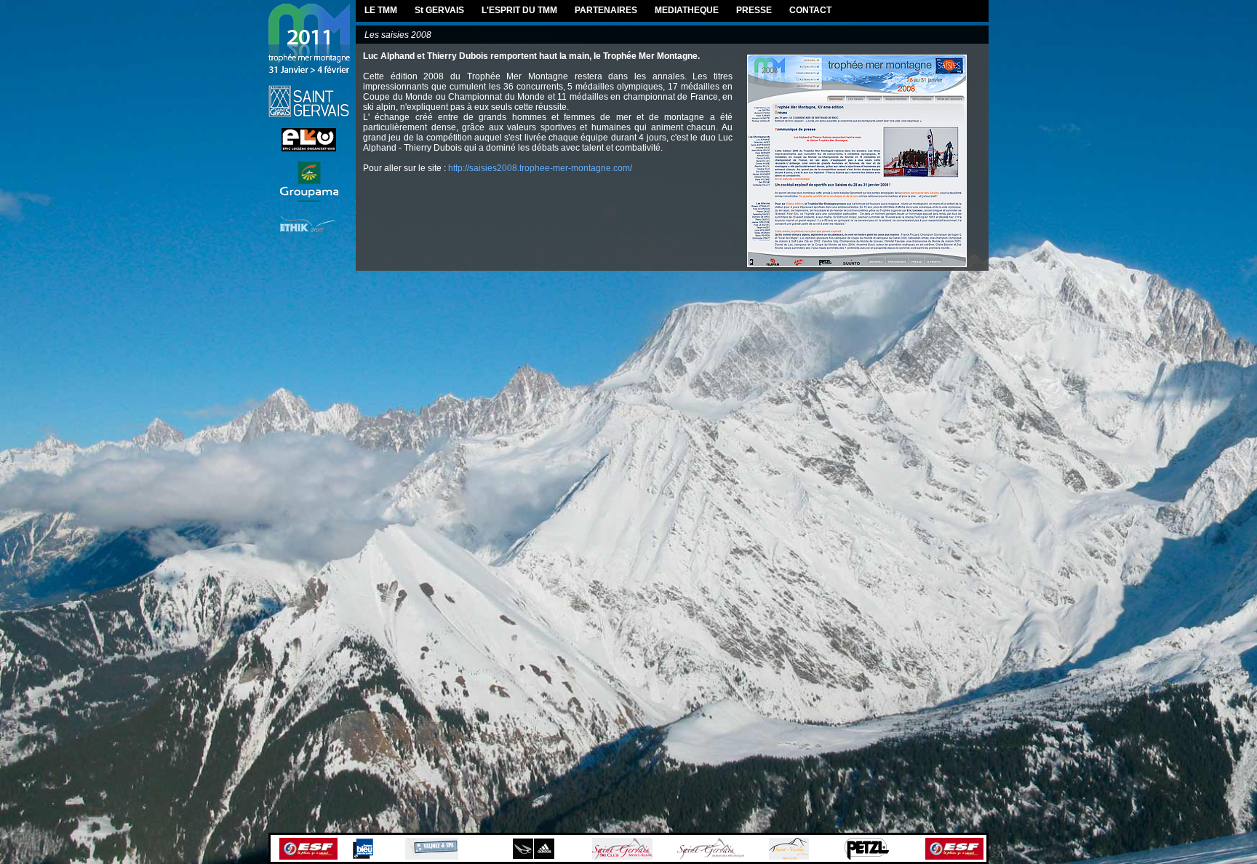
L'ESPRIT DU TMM (519, 10)
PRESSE (754, 10)
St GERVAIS (439, 10)
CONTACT (810, 10)
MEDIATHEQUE (687, 10)
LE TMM (380, 10)
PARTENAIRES (606, 10)
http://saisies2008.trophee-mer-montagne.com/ (540, 168)
